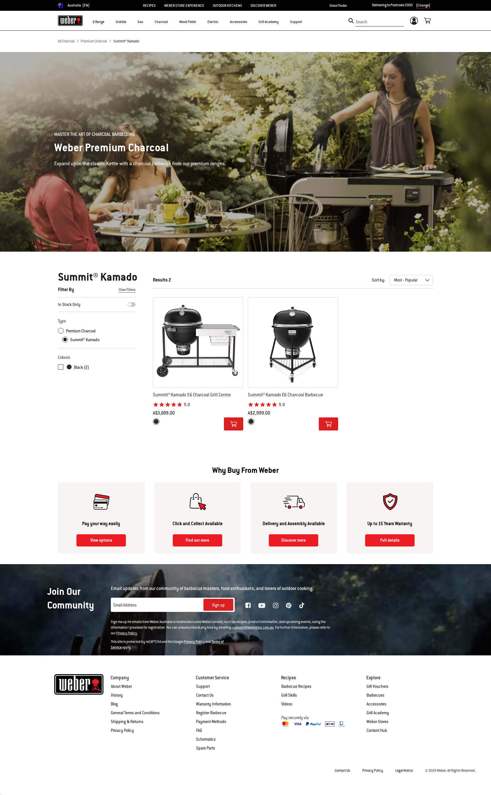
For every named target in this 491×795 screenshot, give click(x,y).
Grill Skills (289, 695)
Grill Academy (378, 712)
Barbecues (375, 695)
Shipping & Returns (127, 721)
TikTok (301, 605)
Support (203, 686)
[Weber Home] (70, 20)
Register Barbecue (211, 712)
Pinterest (288, 605)
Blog (114, 704)
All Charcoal (66, 41)
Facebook (248, 605)
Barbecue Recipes (296, 686)
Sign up (218, 605)
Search (361, 21)
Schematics (206, 739)
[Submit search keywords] (351, 20)
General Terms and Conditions (135, 712)
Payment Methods (211, 721)
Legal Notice (404, 770)
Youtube (262, 605)
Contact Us (205, 695)
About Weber (121, 686)
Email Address (125, 605)
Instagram (275, 605)
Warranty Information (213, 704)
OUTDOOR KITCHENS (227, 5)
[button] (107, 21)
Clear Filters (127, 289)
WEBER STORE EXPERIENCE (184, 5)
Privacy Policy (126, 633)
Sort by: (378, 280)
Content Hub (377, 730)
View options (101, 540)
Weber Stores (377, 721)
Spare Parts (205, 748)
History (117, 695)
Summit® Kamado (126, 41)
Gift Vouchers (377, 686)
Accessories (376, 704)
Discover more (293, 540)
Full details (390, 540)
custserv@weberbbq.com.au (253, 627)
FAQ (199, 730)
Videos (286, 704)
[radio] (156, 421)
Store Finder (338, 5)
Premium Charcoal (94, 41)
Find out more (197, 540)
